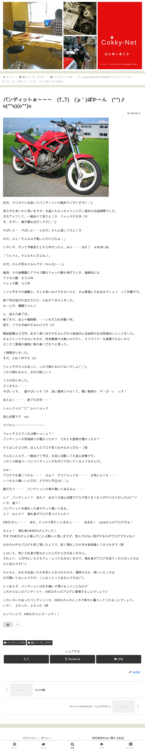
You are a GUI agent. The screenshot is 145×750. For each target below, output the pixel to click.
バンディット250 (16, 642)
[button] (134, 576)
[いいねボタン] (7, 624)
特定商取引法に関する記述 (108, 738)
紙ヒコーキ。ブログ (41, 642)
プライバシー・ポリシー (37, 738)
